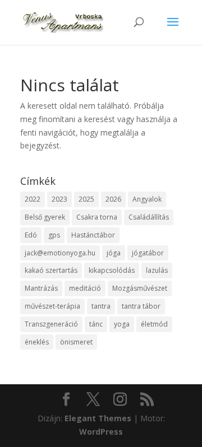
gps (54, 235)
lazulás (157, 270)
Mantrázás (41, 288)
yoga (122, 324)
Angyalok (147, 199)
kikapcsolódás (112, 270)
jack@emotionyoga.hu (60, 253)
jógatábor (148, 253)
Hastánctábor (93, 235)
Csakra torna (96, 217)
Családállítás (148, 217)
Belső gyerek (45, 217)
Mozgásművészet (139, 288)
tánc (96, 324)
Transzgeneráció (51, 324)
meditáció (85, 288)
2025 (86, 199)
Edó (31, 235)
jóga (114, 253)
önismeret (76, 342)
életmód (154, 324)
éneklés (37, 342)
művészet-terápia (52, 306)
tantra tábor (141, 306)
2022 (32, 199)
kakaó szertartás (51, 270)
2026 (113, 199)
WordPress (101, 431)
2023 (59, 199)
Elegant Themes (98, 418)
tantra (101, 306)
